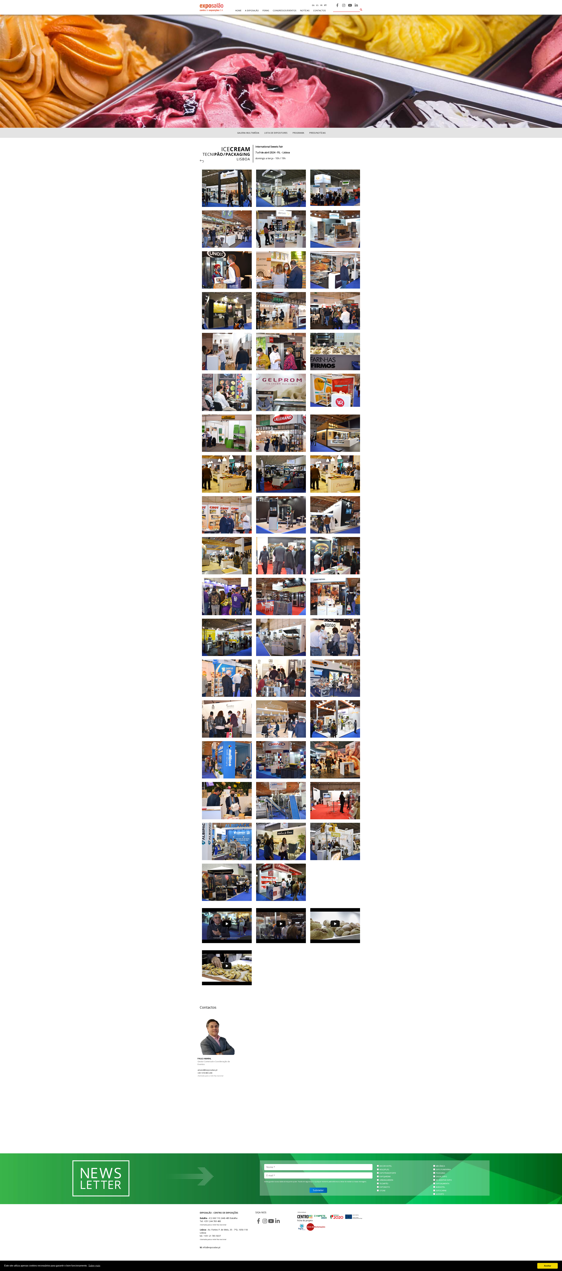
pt (325, 5)
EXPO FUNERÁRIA (443, 1169)
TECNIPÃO (383, 1183)
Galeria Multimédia (248, 132)
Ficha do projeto (305, 1220)
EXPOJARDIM (384, 1176)
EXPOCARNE (441, 1190)
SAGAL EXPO (441, 1176)
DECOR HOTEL (385, 1166)
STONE (382, 1190)
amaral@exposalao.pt (207, 1070)
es (317, 5)
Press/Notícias (317, 132)
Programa (298, 132)
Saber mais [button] (94, 1265)
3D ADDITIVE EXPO (444, 1180)
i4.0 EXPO (440, 1194)
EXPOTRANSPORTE (387, 1173)
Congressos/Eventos (284, 10)
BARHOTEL (440, 1187)
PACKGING (440, 1173)
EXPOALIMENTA (442, 1183)
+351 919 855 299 (205, 1073)
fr (321, 5)
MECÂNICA (440, 1166)
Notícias (305, 10)
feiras (265, 10)
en (313, 5)
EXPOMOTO (384, 1187)
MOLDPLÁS (384, 1169)
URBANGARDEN (386, 1180)
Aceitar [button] (547, 1266)
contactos (319, 10)
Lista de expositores (275, 132)
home (238, 10)
